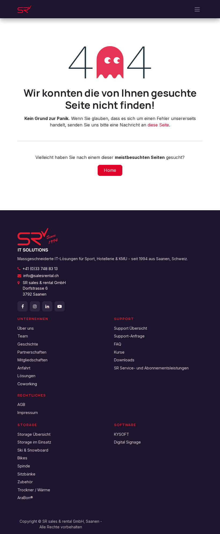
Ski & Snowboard (32, 450)
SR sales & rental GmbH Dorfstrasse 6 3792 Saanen (41, 288)
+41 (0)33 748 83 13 (40, 268)
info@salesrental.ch (41, 275)
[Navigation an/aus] (197, 9)
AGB (21, 404)
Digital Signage (127, 442)
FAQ (117, 344)
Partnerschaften (31, 352)
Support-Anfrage (129, 336)
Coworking (27, 384)
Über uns (25, 328)
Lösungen (26, 375)
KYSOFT (121, 434)
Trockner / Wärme (33, 490)
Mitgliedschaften (32, 360)
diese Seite (158, 125)
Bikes (22, 458)
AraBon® (25, 497)
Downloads (124, 360)
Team (22, 336)
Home (110, 170)
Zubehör (25, 481)
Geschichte (27, 344)
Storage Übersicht (33, 434)
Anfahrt (23, 368)
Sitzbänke (26, 474)
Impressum (27, 412)
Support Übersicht (130, 328)
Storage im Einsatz (34, 442)
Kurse (119, 352)
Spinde (23, 466)
